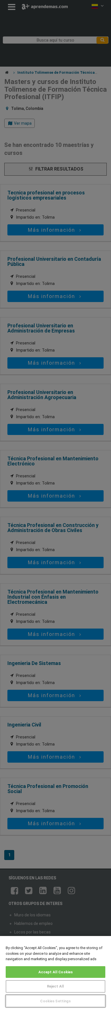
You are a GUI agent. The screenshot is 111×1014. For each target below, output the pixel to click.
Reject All (55, 986)
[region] (55, 975)
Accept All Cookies (55, 972)
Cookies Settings (55, 1001)
